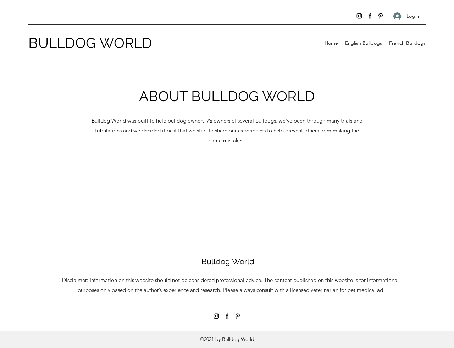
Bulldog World (227, 261)
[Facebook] (369, 16)
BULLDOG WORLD (90, 42)
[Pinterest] (380, 16)
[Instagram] (359, 16)
